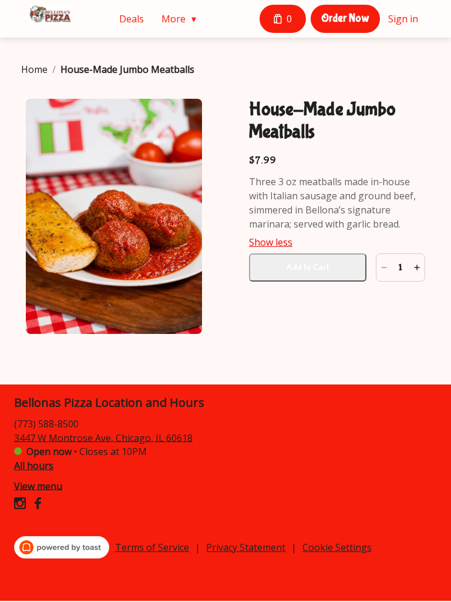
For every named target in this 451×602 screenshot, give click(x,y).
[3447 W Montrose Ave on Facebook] (36, 505)
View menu (38, 485)
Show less (270, 242)
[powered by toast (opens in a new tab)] (61, 547)
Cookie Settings (337, 547)
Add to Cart (308, 267)
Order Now (345, 18)
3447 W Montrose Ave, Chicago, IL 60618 (103, 437)
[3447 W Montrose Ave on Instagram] (21, 505)
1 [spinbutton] (400, 267)
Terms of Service (152, 547)
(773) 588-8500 (46, 423)
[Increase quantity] (417, 267)
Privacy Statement (245, 547)
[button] (182, 19)
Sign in (403, 18)
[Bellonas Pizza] (50, 14)
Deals (131, 19)
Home (34, 69)
